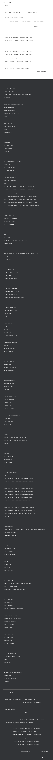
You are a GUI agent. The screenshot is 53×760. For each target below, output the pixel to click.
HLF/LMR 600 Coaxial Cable (10, 304)
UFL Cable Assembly (9, 643)
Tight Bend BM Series (9, 624)
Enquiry (6, 227)
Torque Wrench (8, 640)
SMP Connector (8, 596)
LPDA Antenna (7, 364)
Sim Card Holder (8, 564)
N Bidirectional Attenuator (11, 396)
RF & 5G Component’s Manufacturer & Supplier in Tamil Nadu (19, 507)
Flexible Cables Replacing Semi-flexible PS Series (16, 240)
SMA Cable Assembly (9, 573)
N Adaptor (6, 389)
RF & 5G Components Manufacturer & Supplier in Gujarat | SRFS (20, 513)
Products (6, 453)
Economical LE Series (9, 221)
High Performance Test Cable (11, 272)
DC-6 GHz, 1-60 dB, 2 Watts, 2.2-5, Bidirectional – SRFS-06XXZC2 (19, 193)
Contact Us (7, 164)
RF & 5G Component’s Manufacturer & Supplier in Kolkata (18, 491)
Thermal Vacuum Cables (10, 621)
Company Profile (8, 158)
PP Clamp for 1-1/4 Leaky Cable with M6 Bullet (15, 437)
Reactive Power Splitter (10, 472)
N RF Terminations (8, 405)
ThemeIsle (47, 757)
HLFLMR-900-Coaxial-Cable (10, 310)
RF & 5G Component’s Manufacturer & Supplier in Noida (18, 497)
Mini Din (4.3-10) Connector (10, 377)
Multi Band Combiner (9, 386)
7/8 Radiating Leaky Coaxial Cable (12, 113)
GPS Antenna (7, 247)
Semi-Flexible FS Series (10, 554)
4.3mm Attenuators (9, 91)
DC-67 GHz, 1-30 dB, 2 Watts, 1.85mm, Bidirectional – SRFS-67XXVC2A (20, 196)
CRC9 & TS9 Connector (9, 167)
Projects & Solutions (9, 456)
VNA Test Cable (7, 662)
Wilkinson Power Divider (10, 678)
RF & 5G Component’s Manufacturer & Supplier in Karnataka (19, 488)
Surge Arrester (8, 611)
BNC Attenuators (8, 139)
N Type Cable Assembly (9, 408)
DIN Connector (8, 212)
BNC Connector (8, 142)
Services (6, 561)
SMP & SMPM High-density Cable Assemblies (14, 589)
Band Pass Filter (8, 123)
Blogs (5, 129)
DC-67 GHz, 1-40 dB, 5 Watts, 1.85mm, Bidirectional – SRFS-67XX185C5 (20, 202)
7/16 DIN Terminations (9, 110)
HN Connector (7, 313)
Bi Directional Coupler (10, 126)
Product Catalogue (9, 446)
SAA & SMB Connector (9, 548)
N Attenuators (7, 392)
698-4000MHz (7, 97)
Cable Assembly (8, 148)
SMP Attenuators (8, 592)
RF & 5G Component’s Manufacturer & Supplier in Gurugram (19, 481)
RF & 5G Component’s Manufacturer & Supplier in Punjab (18, 500)
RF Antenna (7, 516)
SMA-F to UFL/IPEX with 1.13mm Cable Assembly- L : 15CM (17, 583)
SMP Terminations (8, 599)
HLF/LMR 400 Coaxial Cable (10, 294)
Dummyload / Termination (10, 218)
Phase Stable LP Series (9, 431)
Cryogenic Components (10, 177)
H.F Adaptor (7, 256)
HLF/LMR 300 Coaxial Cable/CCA (11, 291)
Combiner (6, 151)
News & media (7, 418)
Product (6, 443)
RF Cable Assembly (8, 526)
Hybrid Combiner (8, 323)
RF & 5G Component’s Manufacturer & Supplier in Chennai (18, 478)
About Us (6, 116)
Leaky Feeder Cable (9, 351)
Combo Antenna (8, 155)
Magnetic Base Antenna (10, 367)
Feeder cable (7, 237)
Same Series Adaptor (9, 551)
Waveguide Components (10, 665)
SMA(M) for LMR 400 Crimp (10, 586)
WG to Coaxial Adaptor (10, 669)
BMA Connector (8, 132)
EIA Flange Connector (9, 224)
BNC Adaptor (7, 135)
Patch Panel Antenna (9, 427)
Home (5, 316)
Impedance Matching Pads (10, 335)
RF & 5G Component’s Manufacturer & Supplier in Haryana (18, 485)
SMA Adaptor (7, 567)
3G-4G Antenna (7, 85)
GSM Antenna (7, 250)
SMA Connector (8, 577)
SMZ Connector (8, 602)
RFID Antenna (7, 542)
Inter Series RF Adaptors (10, 342)
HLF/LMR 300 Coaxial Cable (10, 288)
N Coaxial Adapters (9, 399)
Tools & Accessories (9, 637)
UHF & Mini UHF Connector (10, 650)
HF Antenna (7, 262)
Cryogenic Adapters (9, 170)
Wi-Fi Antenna (7, 675)
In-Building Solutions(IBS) (10, 339)
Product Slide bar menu (10, 450)
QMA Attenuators (8, 459)
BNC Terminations (8, 145)
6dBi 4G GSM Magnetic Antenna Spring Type (14, 100)
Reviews (6, 475)
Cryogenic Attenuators (10, 174)
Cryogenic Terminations (10, 180)
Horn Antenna (7, 319)
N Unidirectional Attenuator (11, 412)
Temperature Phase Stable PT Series (13, 618)
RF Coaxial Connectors (10, 532)
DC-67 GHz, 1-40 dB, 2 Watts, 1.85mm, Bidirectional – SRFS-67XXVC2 (20, 199)
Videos (5, 659)
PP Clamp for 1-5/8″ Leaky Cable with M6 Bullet (15, 440)
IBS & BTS (6, 326)
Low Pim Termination (9, 361)
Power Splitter (8, 434)
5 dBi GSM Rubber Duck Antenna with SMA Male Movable (18, 94)
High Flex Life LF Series (10, 266)
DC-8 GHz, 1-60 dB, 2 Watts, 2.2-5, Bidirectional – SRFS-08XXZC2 (19, 208)
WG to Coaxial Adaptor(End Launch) (13, 672)
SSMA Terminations (8, 605)
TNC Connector (8, 631)
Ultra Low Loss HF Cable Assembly (12, 656)
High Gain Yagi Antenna (9, 269)
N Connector (7, 402)
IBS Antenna (7, 329)
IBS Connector (7, 332)
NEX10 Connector (8, 421)
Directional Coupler (9, 215)
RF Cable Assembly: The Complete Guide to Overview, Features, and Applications (24, 529)
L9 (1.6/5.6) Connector (9, 348)
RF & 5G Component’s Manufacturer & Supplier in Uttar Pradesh (20, 510)
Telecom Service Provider (10, 615)
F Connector (7, 231)
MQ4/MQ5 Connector (9, 383)
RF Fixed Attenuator (9, 538)
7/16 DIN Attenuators (9, 107)
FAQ (5, 234)
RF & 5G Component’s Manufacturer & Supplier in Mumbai (18, 494)
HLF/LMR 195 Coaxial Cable (10, 281)
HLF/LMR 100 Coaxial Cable (10, 278)
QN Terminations (8, 469)
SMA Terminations (8, 580)
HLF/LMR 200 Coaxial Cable (10, 285)
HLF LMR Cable (7, 275)
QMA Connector (8, 462)
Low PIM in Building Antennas (11, 358)
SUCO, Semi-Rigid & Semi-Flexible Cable (13, 608)
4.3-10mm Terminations (9, 88)
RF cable (6, 523)
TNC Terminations (8, 634)
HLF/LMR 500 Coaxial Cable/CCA (11, 300)
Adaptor (6, 120)
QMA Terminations (8, 466)
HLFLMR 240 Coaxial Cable (10, 307)
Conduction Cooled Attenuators (12, 161)
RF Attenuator (7, 519)
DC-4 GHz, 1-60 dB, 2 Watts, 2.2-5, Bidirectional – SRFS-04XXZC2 (19, 186)
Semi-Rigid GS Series (9, 558)
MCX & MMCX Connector (10, 373)
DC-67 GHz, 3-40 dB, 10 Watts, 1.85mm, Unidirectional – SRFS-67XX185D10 (21, 205)
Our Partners (7, 424)
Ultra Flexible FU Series (10, 653)
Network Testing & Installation (12, 415)
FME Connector (8, 243)
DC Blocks (6, 183)
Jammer (6, 345)
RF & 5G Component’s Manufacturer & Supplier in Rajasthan (19, 504)
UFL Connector (8, 646)
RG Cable (6, 545)
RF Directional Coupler (10, 535)
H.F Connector (7, 259)
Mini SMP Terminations (9, 380)
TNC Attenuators (8, 627)
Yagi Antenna (7, 681)
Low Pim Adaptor (8, 354)
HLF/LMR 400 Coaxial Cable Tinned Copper (14, 297)
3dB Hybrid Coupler (9, 81)
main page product (9, 370)
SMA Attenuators (8, 570)
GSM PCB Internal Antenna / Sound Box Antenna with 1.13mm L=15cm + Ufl (22, 253)
